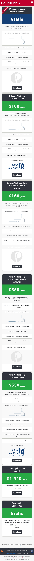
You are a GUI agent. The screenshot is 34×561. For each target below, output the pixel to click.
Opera (24, 557)
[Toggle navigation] (32, 2)
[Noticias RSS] (1, 551)
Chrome (16, 557)
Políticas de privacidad (24, 546)
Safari (20, 557)
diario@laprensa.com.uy (11, 553)
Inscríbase (17, 88)
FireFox (11, 557)
